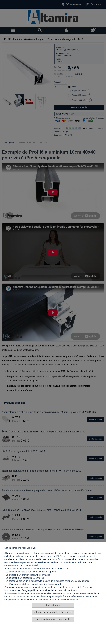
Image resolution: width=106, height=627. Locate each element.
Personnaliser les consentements (53, 619)
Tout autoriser (53, 605)
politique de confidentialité (43, 590)
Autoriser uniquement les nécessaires (53, 612)
